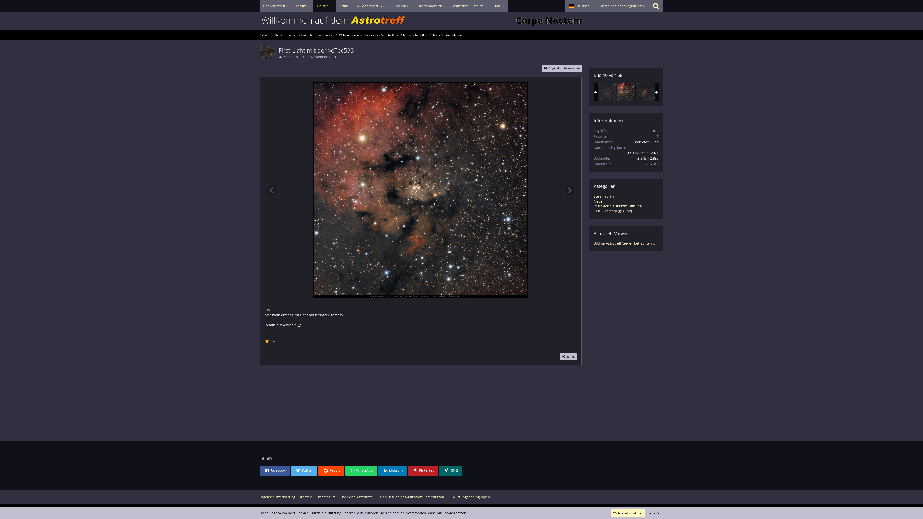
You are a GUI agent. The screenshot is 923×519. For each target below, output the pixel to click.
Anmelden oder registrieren (622, 6)
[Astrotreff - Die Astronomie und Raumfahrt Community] (461, 21)
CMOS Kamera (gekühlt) (613, 211)
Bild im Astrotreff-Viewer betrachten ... (625, 243)
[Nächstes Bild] (569, 190)
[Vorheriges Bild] (272, 190)
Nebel (598, 201)
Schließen (655, 513)
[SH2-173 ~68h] (607, 92)
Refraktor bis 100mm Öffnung (618, 206)
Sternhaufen (604, 196)
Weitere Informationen (628, 513)
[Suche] (656, 6)
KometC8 (290, 57)
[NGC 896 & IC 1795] (645, 92)
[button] (580, 6)
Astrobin (290, 325)
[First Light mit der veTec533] (626, 92)
